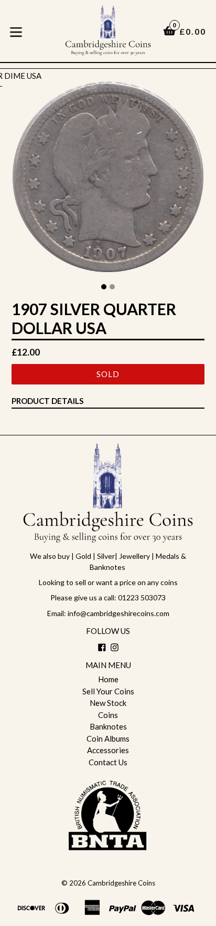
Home (108, 679)
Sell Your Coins (108, 691)
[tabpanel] (108, 179)
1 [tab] (103, 286)
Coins (108, 715)
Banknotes (108, 726)
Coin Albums (108, 738)
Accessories (108, 750)
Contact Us (108, 762)
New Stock (108, 702)
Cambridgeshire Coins (121, 883)
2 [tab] (112, 286)
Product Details (47, 400)
